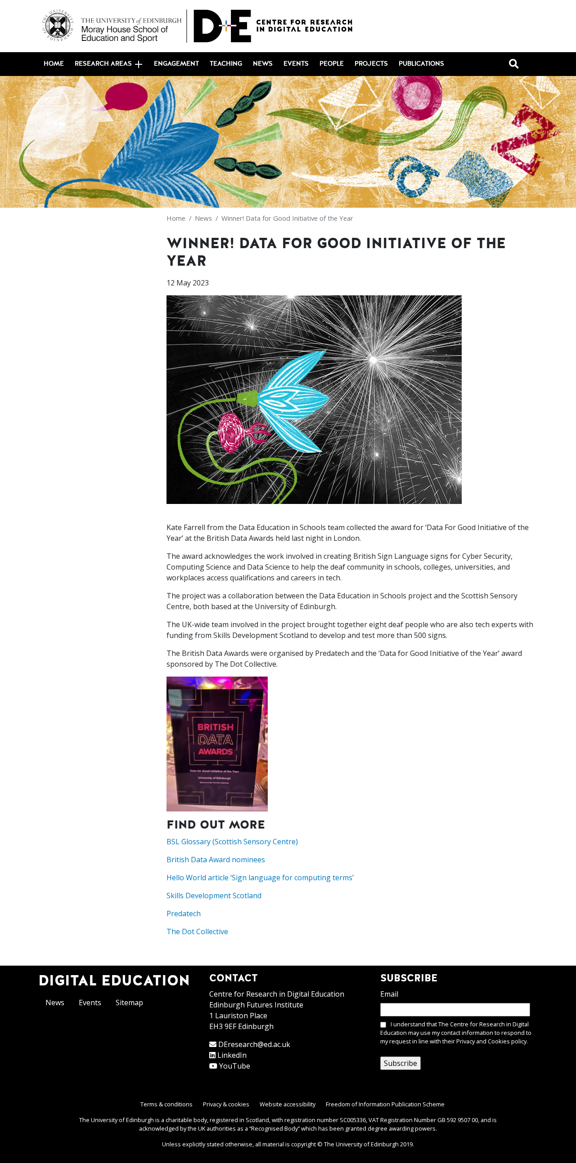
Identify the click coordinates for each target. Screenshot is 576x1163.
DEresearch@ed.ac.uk (254, 1044)
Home (54, 64)
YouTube (234, 1066)
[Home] (198, 26)
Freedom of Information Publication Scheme (385, 1104)
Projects (371, 64)
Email (389, 994)
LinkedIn (232, 1055)
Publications (421, 64)
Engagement (176, 64)
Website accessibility (287, 1104)
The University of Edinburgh (361, 1144)
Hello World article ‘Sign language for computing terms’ (260, 877)
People (332, 64)
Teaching (226, 64)
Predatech (183, 913)
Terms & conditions (166, 1104)
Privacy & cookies (226, 1104)
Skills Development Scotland (213, 895)
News (263, 64)
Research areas (103, 64)
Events (296, 64)
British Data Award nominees (215, 859)
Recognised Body (274, 1128)
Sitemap (129, 1002)
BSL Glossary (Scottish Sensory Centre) (232, 842)
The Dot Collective (197, 931)
